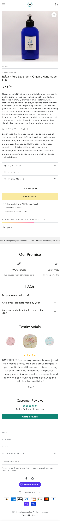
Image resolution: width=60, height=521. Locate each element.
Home (4, 66)
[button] (49, 4)
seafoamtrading (9, 72)
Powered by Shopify (30, 515)
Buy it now (30, 197)
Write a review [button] (30, 416)
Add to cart (29, 189)
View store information (16, 211)
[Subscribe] (56, 462)
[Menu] (3, 4)
